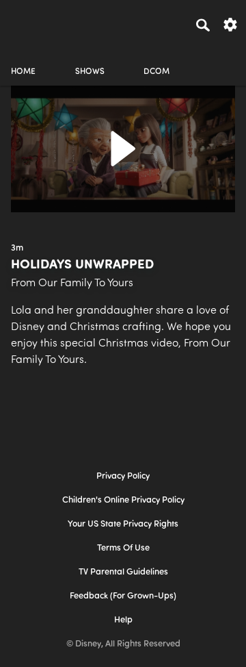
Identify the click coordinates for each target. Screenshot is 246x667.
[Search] (203, 24)
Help (123, 620)
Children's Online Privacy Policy (123, 500)
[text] (17, 248)
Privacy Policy (123, 476)
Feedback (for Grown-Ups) (123, 596)
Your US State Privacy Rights (123, 524)
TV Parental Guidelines (123, 572)
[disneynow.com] (35, 23)
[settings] (230, 23)
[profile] (223, 60)
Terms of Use (123, 548)
